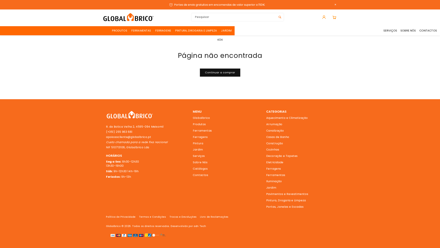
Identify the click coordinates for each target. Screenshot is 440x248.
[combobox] (237, 17)
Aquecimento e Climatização (287, 118)
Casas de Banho (277, 137)
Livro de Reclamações (214, 217)
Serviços (199, 156)
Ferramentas (202, 131)
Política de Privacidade (121, 217)
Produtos (199, 124)
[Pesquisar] (280, 17)
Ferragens (200, 137)
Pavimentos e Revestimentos (287, 194)
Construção (274, 143)
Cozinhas (272, 150)
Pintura (198, 143)
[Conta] (324, 17)
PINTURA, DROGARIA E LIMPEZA (196, 31)
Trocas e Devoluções (183, 217)
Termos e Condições (152, 217)
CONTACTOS (428, 31)
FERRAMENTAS (141, 31)
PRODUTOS (119, 31)
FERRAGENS (163, 31)
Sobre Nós (200, 162)
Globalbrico (201, 118)
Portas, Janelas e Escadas (285, 207)
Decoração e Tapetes (282, 156)
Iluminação (274, 181)
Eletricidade (274, 162)
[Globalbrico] (128, 17)
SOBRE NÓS (408, 31)
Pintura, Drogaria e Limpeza (286, 200)
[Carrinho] (334, 17)
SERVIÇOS (390, 31)
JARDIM (226, 31)
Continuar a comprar (220, 72)
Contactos (200, 175)
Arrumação (274, 124)
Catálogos (200, 169)
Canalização (275, 131)
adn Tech (200, 226)
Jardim (198, 150)
